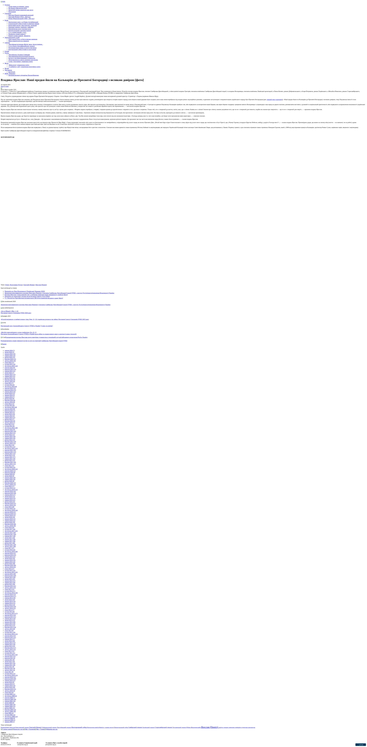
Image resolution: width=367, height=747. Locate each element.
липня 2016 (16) (10, 558)
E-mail (6, 86)
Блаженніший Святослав (8, 727)
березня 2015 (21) (10, 586)
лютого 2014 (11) (10, 608)
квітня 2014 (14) (10, 605)
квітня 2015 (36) (10, 584)
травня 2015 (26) (10, 582)
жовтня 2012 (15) (10, 636)
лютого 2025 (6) (10, 381)
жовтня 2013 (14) (10, 615)
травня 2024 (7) (10, 397)
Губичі (7, 285)
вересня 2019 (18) (10, 493)
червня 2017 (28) (10, 539)
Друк (2, 86)
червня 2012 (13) (10, 642)
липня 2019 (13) (10, 496)
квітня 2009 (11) (10, 708)
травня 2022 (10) (10, 438)
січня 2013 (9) (9, 630)
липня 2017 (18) (10, 538)
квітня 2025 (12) (10, 378)
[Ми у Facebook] (29, 729)
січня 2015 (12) (9, 589)
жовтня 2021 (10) (10, 450)
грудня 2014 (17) (10, 591)
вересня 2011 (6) (10, 658)
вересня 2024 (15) (10, 390)
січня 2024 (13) (9, 404)
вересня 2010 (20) (10, 679)
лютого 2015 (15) (10, 587)
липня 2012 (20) (10, 641)
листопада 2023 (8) (11, 407)
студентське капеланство (248, 727)
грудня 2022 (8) (10, 426)
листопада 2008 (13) (11, 716)
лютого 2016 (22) (10, 567)
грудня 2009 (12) (10, 694)
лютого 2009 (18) (10, 711)
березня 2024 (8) (10, 400)
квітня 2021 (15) (10, 460)
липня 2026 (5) (9, 352)
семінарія (238, 727)
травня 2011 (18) (10, 665)
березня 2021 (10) (10, 462)
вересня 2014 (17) (10, 596)
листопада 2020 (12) (11, 469)
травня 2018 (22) (10, 520)
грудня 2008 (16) (10, 715)
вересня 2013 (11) (10, 617)
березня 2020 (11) (10, 483)
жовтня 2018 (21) (10, 512)
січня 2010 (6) (9, 692)
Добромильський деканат (49, 727)
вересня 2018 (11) (10, 514)
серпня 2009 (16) (10, 701)
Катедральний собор (79, 727)
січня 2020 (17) (9, 486)
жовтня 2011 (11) (10, 656)
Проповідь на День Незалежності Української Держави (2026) (25, 291)
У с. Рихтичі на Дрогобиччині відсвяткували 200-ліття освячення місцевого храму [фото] (34, 298)
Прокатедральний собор (121, 727)
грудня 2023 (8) (10, 405)
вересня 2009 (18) (10, 699)
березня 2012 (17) (10, 648)
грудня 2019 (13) (10, 488)
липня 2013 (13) (10, 620)
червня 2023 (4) (10, 416)
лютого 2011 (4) (10, 670)
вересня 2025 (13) (10, 369)
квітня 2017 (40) (10, 543)
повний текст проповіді (274, 99)
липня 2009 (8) (9, 703)
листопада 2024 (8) (11, 386)
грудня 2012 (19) (10, 632)
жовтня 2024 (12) (10, 388)
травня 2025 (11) (10, 376)
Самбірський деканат (135, 727)
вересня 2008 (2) (10, 720)
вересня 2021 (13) (10, 452)
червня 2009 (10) (10, 704)
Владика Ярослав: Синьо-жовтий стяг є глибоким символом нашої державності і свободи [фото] (36, 295)
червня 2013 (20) (10, 622)
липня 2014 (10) (10, 600)
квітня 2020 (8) (9, 481)
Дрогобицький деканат (64, 727)
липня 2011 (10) (10, 661)
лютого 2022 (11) (10, 443)
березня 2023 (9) (10, 421)
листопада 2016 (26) (11, 551)
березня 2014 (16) (10, 606)
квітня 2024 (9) (9, 398)
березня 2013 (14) (10, 627)
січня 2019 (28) (9, 507)
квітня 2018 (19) (10, 522)
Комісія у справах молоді (106, 727)
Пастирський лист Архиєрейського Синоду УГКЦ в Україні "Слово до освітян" (27, 326)
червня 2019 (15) (10, 498)
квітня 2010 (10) (10, 687)
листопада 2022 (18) (11, 428)
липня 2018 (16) (10, 517)
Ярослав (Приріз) (41, 285)
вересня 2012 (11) (10, 637)
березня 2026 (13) (10, 359)
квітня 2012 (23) (10, 646)
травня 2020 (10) (10, 479)
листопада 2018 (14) (11, 510)
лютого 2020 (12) (10, 484)
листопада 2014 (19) (11, 593)
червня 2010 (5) (10, 684)
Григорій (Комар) (29, 285)
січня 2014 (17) (9, 610)
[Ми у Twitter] (40, 729)
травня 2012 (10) (10, 644)
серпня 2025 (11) (10, 371)
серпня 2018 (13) (10, 515)
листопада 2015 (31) (11, 572)
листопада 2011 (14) (11, 655)
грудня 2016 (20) (10, 550)
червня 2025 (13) (10, 374)
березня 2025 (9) (10, 380)
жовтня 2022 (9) (10, 429)
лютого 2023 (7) (10, 422)
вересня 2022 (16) (10, 431)
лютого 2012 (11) (10, 649)
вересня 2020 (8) (10, 472)
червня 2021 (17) (10, 457)
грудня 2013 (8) (10, 612)
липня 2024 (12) (10, 393)
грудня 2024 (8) (10, 385)
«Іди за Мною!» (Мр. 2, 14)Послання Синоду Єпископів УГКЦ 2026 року (16, 312)
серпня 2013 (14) (10, 618)
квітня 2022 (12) (10, 440)
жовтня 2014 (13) (10, 594)
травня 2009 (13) (10, 706)
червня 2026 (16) (10, 354)
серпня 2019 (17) (10, 495)
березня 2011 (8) (10, 668)
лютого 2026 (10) (10, 361)
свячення (232, 727)
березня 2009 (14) (10, 710)
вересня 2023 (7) (10, 410)
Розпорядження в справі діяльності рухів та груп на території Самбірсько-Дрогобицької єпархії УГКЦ (34, 341)
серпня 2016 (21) (10, 557)
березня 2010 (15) (10, 689)
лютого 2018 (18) (10, 526)
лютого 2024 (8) (10, 402)
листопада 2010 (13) (11, 675)
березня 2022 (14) (10, 441)
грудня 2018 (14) (10, 508)
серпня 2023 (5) (10, 412)
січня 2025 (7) (9, 383)
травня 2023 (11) (10, 417)
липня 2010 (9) (9, 682)
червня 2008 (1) (10, 722)
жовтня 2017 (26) (10, 532)
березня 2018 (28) (10, 524)
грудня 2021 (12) (10, 447)
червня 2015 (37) (10, 581)
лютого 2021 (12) (10, 464)
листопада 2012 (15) (11, 634)
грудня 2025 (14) (10, 364)
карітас (221, 727)
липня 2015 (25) (10, 579)
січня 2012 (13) (9, 651)
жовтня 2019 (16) (10, 491)
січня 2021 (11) (9, 465)
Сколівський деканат (148, 727)
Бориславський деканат (22, 727)
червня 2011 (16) (10, 663)
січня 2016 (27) (9, 569)
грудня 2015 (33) (10, 570)
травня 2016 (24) (10, 562)
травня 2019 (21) (10, 500)
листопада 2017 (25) (11, 531)
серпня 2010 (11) (10, 680)
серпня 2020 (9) (10, 474)
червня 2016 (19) (10, 560)
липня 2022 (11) (10, 435)
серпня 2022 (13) (10, 433)
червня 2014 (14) (10, 601)
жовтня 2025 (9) (10, 367)
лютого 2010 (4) (10, 691)
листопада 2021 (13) (11, 448)
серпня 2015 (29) (10, 577)
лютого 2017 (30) (10, 546)
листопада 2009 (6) (11, 696)
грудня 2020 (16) (10, 467)
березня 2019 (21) (10, 503)
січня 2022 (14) (9, 445)
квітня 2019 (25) (10, 502)
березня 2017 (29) (10, 545)
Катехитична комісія (93, 727)
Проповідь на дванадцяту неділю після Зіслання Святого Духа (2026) (27, 296)
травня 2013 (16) (10, 624)
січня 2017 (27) (9, 548)
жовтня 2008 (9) (10, 718)
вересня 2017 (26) (10, 534)
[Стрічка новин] (6, 729)
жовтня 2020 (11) (10, 471)
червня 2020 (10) (10, 477)
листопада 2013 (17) (11, 613)
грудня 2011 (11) (10, 653)
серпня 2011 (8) (10, 660)
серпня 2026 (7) (10, 350)
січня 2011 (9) (9, 672)
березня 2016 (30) (10, 565)
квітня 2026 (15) (10, 357)
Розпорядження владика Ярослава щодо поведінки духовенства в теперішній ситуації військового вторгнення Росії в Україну (46, 337)
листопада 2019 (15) (11, 490)
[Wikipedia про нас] (51, 729)
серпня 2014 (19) (10, 598)
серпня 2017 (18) (10, 536)
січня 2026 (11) (9, 362)
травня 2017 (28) (10, 541)
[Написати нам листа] (18, 729)
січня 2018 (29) (9, 527)
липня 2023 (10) (10, 414)
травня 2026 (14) (10, 355)
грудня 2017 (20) (10, 529)
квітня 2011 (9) (9, 667)
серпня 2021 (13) (10, 453)
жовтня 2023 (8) (10, 409)
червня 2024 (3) (10, 395)
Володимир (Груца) (16, 285)
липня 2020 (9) (9, 476)
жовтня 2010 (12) (10, 677)
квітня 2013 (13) (10, 625)
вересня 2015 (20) (10, 575)
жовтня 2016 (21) (10, 553)
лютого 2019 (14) (10, 505)
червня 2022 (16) (10, 436)
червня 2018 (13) (10, 519)
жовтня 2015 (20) (10, 574)
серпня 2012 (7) (10, 639)
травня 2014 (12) (10, 603)
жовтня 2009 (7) (10, 697)
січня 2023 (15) (9, 424)
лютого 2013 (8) (10, 629)
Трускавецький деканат (179, 727)
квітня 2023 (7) (9, 419)
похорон (226, 727)
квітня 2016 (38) (10, 563)
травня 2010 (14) (10, 685)
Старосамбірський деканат (164, 727)
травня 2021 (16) (10, 459)
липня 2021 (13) (10, 455)
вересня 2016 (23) (10, 555)
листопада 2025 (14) (11, 366)
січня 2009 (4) (9, 713)
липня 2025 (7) (9, 373)
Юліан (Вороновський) (193, 727)
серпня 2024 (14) (10, 392)
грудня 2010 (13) (10, 673)
